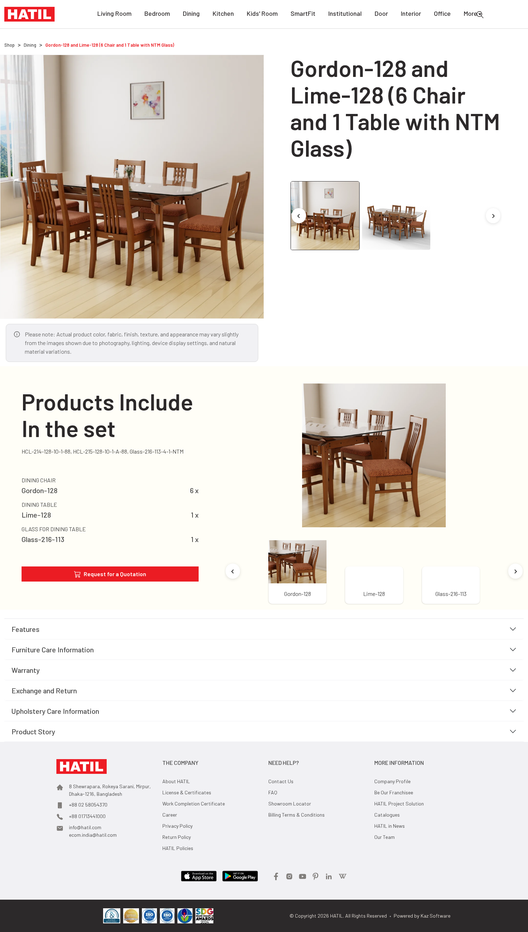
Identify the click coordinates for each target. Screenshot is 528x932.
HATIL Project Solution (399, 803)
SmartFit (303, 13)
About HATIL (176, 781)
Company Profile (392, 781)
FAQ (272, 792)
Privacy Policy (177, 826)
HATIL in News (389, 826)
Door (381, 13)
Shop (9, 45)
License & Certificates (186, 792)
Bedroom (157, 13)
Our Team (384, 837)
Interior (411, 13)
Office (442, 13)
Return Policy (176, 837)
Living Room (114, 13)
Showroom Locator (289, 803)
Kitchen (223, 13)
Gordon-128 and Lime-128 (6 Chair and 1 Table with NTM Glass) (109, 45)
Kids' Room (262, 13)
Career (169, 815)
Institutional (345, 13)
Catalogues (387, 815)
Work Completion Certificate (193, 803)
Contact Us (280, 781)
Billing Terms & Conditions (296, 815)
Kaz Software (435, 916)
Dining (191, 13)
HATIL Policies (177, 848)
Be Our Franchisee (393, 792)
